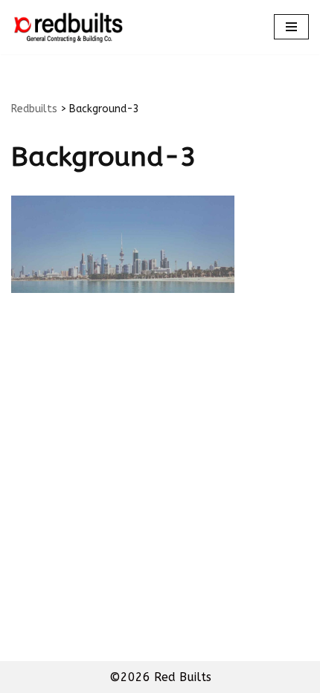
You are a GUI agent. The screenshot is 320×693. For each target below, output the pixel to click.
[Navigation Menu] (291, 26)
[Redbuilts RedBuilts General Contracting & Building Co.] (67, 27)
